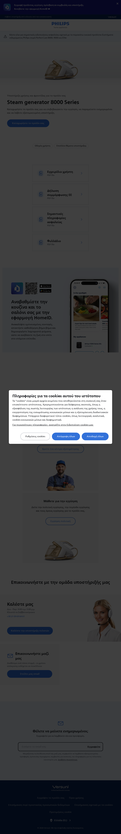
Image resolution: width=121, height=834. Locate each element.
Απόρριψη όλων (66, 436)
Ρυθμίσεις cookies (35, 436)
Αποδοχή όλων (95, 436)
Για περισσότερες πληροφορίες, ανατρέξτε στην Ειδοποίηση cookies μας (52, 425)
